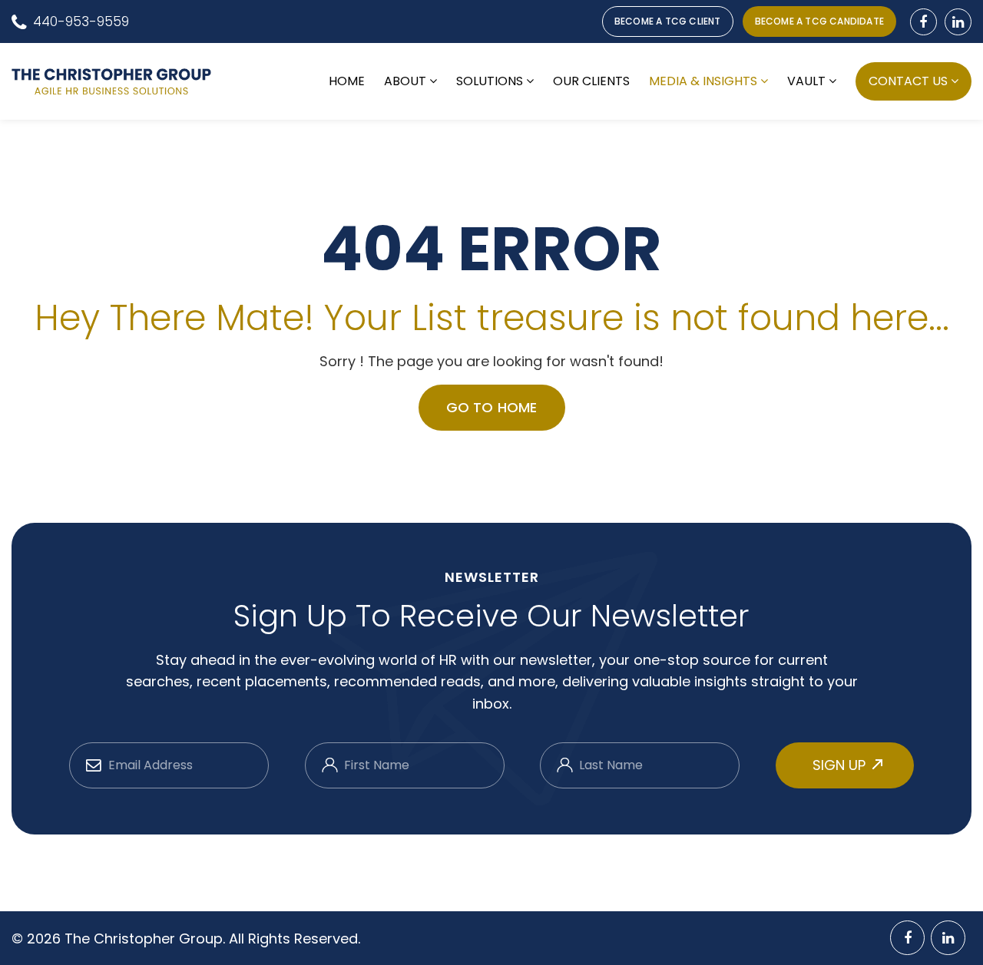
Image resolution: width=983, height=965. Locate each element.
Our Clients (591, 81)
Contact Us (908, 81)
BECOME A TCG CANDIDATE (819, 21)
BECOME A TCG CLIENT (667, 21)
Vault (806, 81)
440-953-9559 (81, 21)
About (405, 81)
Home (347, 81)
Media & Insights (703, 81)
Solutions (489, 81)
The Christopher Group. (147, 938)
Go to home (492, 407)
